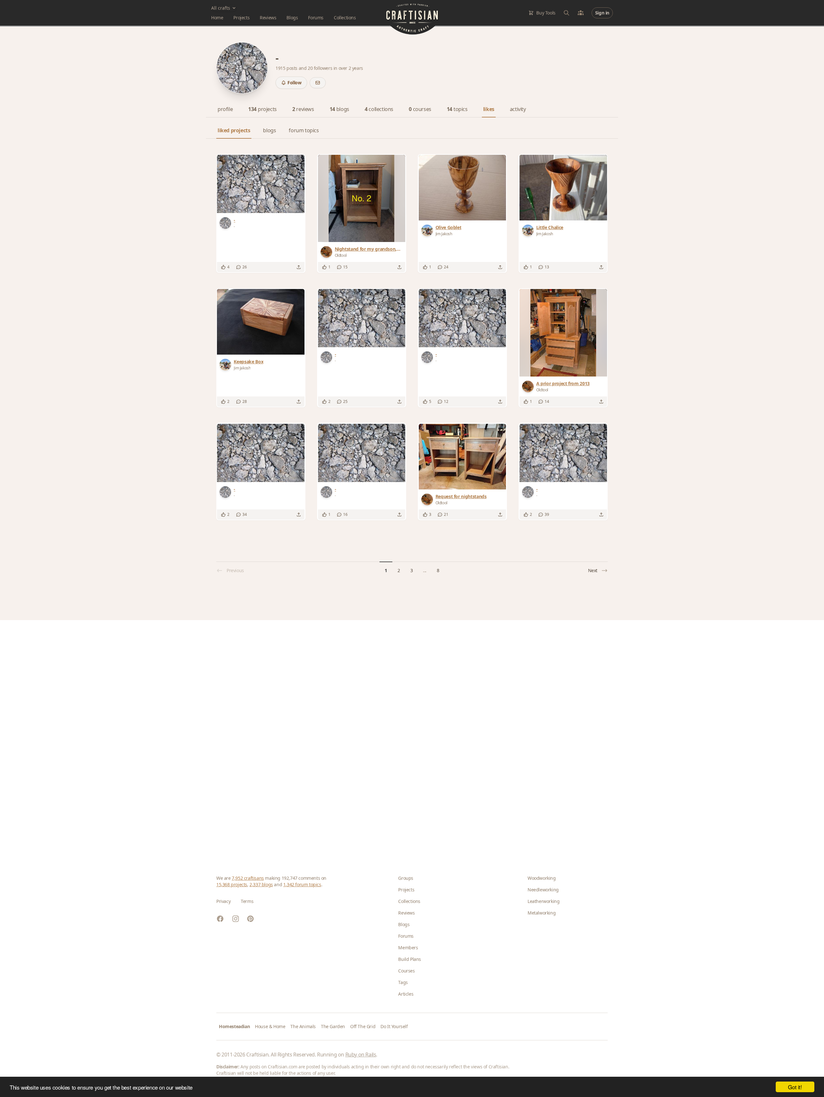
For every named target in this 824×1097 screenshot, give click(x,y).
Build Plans (409, 959)
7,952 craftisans (248, 878)
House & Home (270, 1026)
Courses (406, 971)
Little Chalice (549, 227)
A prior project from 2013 (563, 383)
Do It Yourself (393, 1026)
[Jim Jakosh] (428, 230)
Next (592, 570)
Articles (405, 994)
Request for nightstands (461, 496)
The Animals (303, 1026)
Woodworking (542, 878)
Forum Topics (304, 130)
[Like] (223, 267)
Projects (241, 17)
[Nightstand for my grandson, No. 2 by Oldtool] (361, 198)
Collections (345, 17)
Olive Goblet (448, 227)
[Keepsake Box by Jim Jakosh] (260, 322)
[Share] (298, 267)
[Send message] (318, 82)
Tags (402, 982)
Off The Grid (362, 1026)
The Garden (333, 1026)
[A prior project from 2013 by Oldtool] (563, 333)
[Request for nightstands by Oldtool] (462, 456)
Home (217, 17)
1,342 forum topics (302, 884)
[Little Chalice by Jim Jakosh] (563, 187)
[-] (227, 223)
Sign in (602, 13)
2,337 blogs (261, 884)
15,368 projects (231, 884)
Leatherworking (543, 901)
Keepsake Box (248, 361)
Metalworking (542, 913)
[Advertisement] (409, 737)
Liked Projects (234, 130)
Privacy (223, 901)
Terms (247, 901)
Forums (315, 17)
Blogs (292, 17)
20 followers (320, 68)
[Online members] (580, 12)
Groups (405, 878)
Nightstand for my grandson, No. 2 (366, 249)
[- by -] (260, 184)
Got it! (795, 1087)
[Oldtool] (328, 252)
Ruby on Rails (360, 1054)
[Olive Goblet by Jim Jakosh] (462, 187)
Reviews (268, 17)
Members (408, 947)
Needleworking (543, 890)
